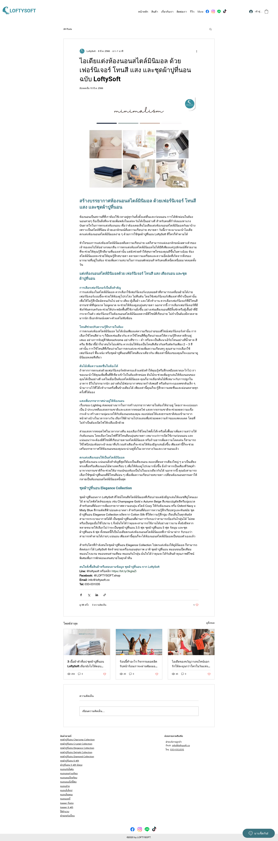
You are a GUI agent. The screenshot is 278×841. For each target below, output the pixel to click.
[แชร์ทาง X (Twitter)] (88, 594)
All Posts (67, 29)
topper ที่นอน (67, 803)
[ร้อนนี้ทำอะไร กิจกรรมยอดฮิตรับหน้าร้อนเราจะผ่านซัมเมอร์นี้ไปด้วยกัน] (139, 642)
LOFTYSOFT (23, 11)
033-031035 (177, 750)
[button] (266, 11)
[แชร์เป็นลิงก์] (104, 594)
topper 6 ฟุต (66, 807)
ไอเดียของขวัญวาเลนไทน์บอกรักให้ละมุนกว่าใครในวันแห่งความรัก (190, 664)
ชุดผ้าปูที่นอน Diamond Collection (77, 756)
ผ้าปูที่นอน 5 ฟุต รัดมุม (71, 765)
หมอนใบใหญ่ (66, 790)
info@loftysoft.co (181, 745)
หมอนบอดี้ (65, 799)
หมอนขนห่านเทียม (69, 773)
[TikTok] (224, 11)
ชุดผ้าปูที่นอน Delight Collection (76, 752)
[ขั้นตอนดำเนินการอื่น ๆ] (197, 51)
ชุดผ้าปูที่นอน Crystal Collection (76, 744)
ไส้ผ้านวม (64, 811)
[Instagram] (213, 11)
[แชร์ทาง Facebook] (81, 594)
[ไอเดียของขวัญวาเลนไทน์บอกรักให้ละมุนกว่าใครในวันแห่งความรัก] (191, 642)
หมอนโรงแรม (66, 795)
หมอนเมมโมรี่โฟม (68, 782)
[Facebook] (207, 11)
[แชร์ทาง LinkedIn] (96, 594)
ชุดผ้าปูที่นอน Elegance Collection (77, 748)
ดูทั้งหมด (210, 623)
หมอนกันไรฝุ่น (67, 769)
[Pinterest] (219, 11)
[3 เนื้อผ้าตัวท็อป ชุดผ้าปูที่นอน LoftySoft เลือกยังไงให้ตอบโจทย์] (87, 642)
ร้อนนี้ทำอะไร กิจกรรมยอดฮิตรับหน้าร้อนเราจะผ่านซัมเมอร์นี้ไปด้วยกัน (138, 664)
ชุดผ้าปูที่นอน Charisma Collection (77, 740)
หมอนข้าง (65, 786)
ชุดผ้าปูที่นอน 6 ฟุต (69, 761)
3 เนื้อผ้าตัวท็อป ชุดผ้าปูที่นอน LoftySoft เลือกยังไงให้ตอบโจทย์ (85, 664)
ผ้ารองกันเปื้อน (67, 816)
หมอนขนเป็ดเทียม (68, 778)
